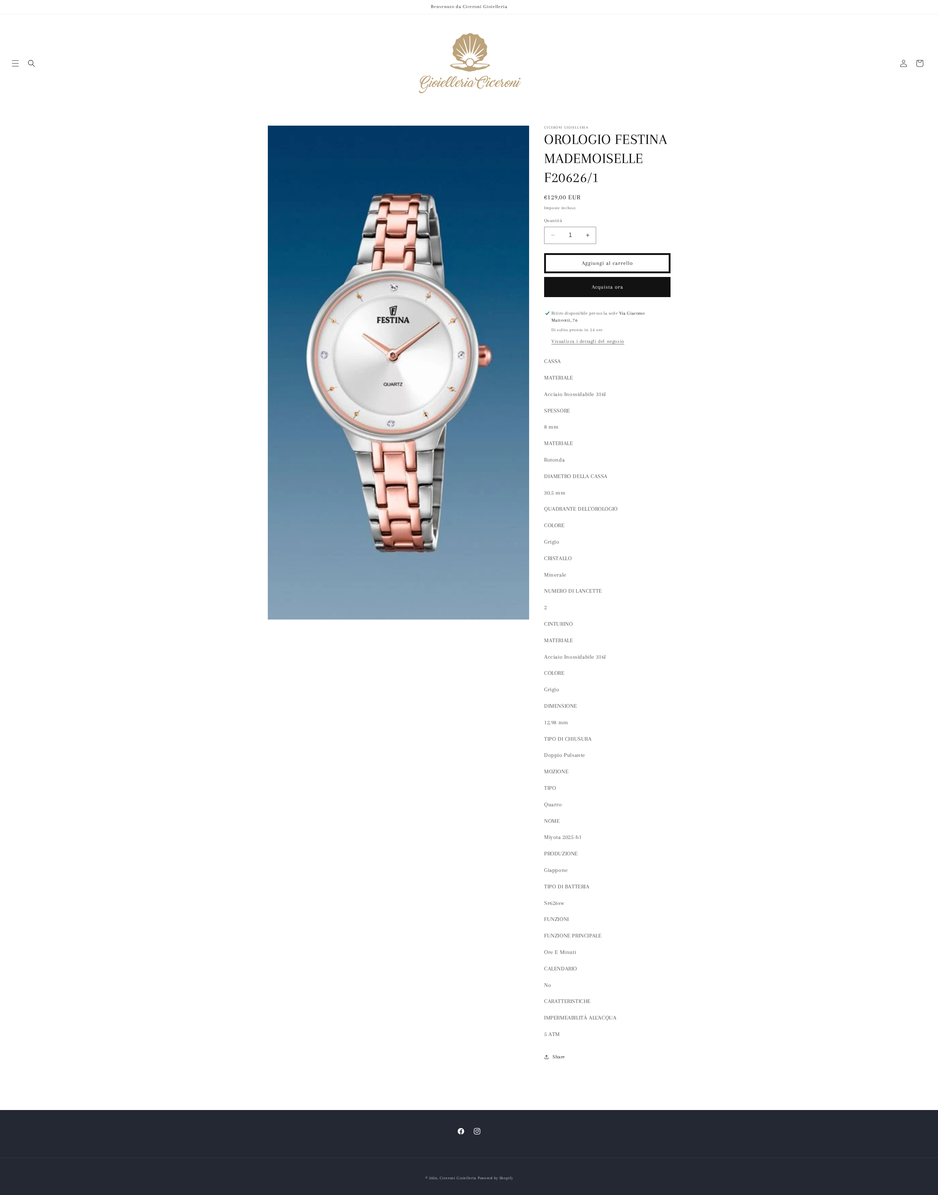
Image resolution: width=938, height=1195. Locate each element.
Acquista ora (607, 287)
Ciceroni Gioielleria (458, 1178)
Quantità (553, 220)
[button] (15, 63)
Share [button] (559, 1056)
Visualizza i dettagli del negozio (587, 341)
